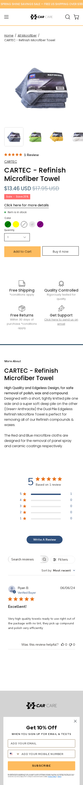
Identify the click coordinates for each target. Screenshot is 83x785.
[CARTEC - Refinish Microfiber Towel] (13, 136)
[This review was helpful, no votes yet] (62, 644)
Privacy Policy (52, 776)
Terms (60, 776)
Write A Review (44, 540)
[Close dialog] (75, 721)
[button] (67, 17)
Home (8, 35)
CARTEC (10, 161)
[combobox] (58, 571)
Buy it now (61, 251)
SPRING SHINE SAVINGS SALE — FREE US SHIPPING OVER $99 (42, 4)
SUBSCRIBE (41, 766)
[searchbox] (24, 559)
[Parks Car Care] (41, 17)
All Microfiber (27, 35)
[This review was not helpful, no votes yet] (70, 644)
